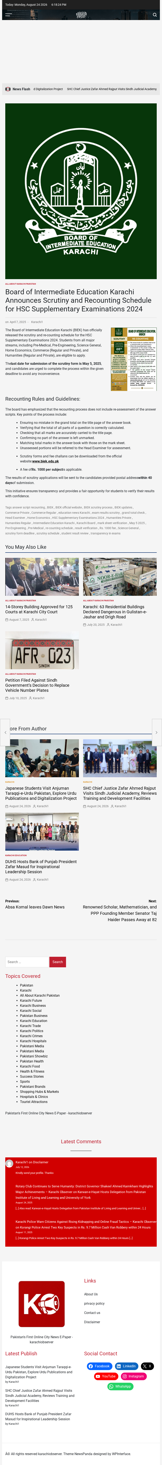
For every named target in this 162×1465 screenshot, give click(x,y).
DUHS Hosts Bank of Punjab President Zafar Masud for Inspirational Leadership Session (41, 866)
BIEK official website (68, 507)
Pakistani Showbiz (34, 1056)
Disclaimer (40, 1162)
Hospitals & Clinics (34, 1097)
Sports (25, 1082)
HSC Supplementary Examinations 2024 (78, 517)
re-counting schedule (59, 528)
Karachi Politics (31, 1031)
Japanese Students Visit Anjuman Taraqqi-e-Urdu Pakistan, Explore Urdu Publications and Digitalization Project (41, 793)
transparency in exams (105, 533)
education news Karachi (74, 512)
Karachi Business (33, 1006)
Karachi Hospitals (33, 1041)
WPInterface (121, 1454)
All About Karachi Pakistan (20, 284)
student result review (75, 533)
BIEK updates (123, 507)
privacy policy (94, 1303)
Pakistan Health (32, 1061)
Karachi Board (86, 523)
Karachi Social (31, 1011)
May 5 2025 (137, 523)
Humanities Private (118, 517)
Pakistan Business (33, 1016)
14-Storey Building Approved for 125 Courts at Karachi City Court (39, 609)
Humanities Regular (18, 523)
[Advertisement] (81, 51)
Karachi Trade (30, 1026)
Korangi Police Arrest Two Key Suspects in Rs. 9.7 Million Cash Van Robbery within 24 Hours (85, 1227)
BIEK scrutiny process (98, 507)
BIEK (50, 507)
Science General (128, 528)
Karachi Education (16, 855)
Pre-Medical (35, 528)
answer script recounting (28, 507)
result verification (86, 528)
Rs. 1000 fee (108, 528)
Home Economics (38, 517)
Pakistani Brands (32, 1087)
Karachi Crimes (31, 1036)
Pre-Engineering (15, 528)
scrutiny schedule (47, 533)
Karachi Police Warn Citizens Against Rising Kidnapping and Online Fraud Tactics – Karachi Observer (86, 1222)
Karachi (9, 782)
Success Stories (32, 1076)
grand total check (133, 512)
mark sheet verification (112, 523)
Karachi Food (30, 1066)
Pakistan (26, 985)
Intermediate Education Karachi (53, 523)
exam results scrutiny (106, 512)
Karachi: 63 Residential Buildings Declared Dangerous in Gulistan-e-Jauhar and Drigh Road (115, 611)
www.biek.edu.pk (45, 461)
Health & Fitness (32, 1071)
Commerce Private (17, 512)
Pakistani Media (32, 1046)
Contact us (92, 1313)
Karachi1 (37, 322)
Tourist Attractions (33, 1102)
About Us (91, 1294)
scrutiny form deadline (19, 533)
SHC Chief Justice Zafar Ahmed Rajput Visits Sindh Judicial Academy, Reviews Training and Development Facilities (120, 793)
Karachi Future (31, 1001)
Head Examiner (15, 517)
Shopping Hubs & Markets (39, 1092)
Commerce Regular (43, 512)
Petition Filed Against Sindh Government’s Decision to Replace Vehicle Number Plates (37, 685)
